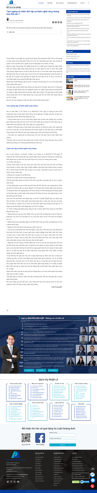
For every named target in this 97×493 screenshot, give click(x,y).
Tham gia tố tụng (57, 408)
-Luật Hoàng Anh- (38, 491)
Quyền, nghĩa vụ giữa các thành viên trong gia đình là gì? (81, 91)
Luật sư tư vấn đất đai (80, 396)
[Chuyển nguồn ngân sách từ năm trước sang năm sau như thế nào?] (69, 86)
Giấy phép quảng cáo (80, 409)
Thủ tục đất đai (35, 390)
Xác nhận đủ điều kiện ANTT (38, 411)
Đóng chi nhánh (14, 393)
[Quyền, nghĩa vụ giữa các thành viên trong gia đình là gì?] (69, 92)
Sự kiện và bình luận (57, 476)
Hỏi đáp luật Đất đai (57, 461)
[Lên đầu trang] (93, 469)
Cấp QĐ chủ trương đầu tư (37, 386)
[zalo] (61, 22)
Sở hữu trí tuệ (59, 383)
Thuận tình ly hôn (57, 414)
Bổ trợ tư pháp (13, 7)
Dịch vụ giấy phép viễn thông (77, 467)
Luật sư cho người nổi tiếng (81, 389)
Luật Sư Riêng (37, 467)
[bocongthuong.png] (84, 482)
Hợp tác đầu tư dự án (36, 395)
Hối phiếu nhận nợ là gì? (71, 54)
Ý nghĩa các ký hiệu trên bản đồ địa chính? (82, 80)
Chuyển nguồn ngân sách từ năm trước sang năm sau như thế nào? (82, 85)
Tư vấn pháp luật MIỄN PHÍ (77, 461)
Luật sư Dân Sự (59, 402)
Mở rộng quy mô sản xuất (16, 412)
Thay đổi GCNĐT (14, 408)
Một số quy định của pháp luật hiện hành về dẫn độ (78, 28)
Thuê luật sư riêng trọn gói (81, 387)
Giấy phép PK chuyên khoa (81, 416)
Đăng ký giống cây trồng (59, 395)
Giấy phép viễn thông (80, 408)
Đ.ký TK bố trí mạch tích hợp (60, 387)
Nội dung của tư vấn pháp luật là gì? (75, 23)
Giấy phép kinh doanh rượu (37, 414)
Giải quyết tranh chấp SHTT (60, 397)
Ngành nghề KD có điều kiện (16, 419)
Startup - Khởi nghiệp (80, 393)
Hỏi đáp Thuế (56, 474)
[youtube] (58, 22)
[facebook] (11, 481)
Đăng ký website (35, 410)
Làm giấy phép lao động (81, 406)
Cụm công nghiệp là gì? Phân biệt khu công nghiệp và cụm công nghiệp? (81, 98)
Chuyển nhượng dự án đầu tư (38, 392)
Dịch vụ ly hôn (74, 459)
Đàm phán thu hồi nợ (58, 413)
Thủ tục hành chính (38, 402)
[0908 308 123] (92, 486)
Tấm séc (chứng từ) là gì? (71, 58)
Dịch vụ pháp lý (48, 379)
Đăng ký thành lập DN (15, 387)
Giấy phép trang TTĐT (80, 411)
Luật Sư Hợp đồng (38, 470)
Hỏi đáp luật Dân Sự (57, 457)
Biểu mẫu (55, 485)
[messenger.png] (93, 480)
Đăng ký (62, 444)
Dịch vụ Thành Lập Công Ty (16, 386)
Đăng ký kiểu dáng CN (58, 392)
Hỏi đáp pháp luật (72, 3)
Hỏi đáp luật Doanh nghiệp (58, 467)
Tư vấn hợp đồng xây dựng (37, 394)
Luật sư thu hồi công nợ (39, 480)
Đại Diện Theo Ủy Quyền (59, 405)
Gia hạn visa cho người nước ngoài (78, 470)
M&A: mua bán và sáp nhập (16, 398)
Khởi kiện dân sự (79, 398)
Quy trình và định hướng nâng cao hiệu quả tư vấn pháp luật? (78, 20)
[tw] (56, 22)
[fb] (53, 22)
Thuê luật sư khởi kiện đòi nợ (77, 463)
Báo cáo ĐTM (35, 387)
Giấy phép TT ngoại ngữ (81, 412)
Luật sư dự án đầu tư (39, 478)
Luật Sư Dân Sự (38, 459)
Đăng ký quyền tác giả (58, 390)
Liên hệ (82, 3)
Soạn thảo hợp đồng (58, 406)
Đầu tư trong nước (37, 383)
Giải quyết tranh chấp (58, 410)
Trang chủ (41, 3)
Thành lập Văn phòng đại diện (16, 391)
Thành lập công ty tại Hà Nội (77, 465)
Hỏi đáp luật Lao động (58, 465)
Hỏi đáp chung (56, 483)
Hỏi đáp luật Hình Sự (57, 459)
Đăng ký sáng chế (57, 394)
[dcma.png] (76, 482)
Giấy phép (81, 404)
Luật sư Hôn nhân (38, 474)
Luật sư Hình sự (38, 461)
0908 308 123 (10, 469)
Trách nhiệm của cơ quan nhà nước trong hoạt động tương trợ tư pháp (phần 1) (78, 41)
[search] (88, 3)
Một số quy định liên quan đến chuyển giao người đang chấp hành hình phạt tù (78, 34)
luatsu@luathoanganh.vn (12, 471)
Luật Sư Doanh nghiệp (39, 457)
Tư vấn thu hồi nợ (57, 411)
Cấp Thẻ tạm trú (35, 406)
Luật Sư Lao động (38, 472)
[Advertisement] (34, 46)
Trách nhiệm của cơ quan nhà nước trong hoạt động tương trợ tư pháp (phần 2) (78, 45)
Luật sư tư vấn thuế (80, 395)
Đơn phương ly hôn (58, 416)
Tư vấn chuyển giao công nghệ (81, 391)
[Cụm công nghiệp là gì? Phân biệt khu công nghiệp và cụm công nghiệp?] (69, 98)
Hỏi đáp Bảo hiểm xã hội (58, 472)
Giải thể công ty (14, 396)
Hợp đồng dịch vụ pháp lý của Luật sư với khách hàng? (79, 17)
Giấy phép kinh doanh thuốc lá (38, 417)
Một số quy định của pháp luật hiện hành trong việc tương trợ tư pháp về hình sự (78, 26)
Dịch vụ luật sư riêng (81, 383)
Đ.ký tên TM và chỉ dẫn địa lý (60, 389)
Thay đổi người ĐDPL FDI (16, 409)
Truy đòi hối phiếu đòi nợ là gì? (72, 56)
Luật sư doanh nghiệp (16, 404)
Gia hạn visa (34, 405)
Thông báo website (36, 408)
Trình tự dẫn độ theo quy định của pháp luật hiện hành (77, 31)
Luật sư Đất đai (38, 463)
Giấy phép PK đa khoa (80, 414)
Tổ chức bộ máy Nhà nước (58, 478)
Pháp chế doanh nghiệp (80, 386)
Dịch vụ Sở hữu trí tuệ (39, 476)
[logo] (18, 456)
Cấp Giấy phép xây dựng (37, 397)
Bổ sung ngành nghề (15, 414)
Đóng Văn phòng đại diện (16, 395)
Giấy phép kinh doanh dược (81, 417)
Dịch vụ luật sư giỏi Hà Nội (77, 457)
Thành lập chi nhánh (15, 389)
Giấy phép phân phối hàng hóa (16, 416)
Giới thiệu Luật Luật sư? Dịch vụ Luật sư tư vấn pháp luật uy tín (78, 15)
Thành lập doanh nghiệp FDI (16, 406)
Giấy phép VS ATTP (36, 413)
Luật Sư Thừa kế (38, 465)
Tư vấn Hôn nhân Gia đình (58, 463)
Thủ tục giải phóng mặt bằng (38, 389)
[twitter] (7, 481)
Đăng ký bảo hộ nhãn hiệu (59, 386)
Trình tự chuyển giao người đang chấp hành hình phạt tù (79, 38)
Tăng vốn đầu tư (14, 411)
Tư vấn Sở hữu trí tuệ (57, 470)
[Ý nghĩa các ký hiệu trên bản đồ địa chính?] (69, 81)
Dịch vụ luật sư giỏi (16, 383)
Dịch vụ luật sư (60, 3)
